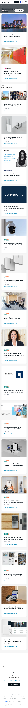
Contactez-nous (14, 684)
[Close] (26, 5)
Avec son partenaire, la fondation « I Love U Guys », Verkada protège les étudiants (13, 73)
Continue (19, 10)
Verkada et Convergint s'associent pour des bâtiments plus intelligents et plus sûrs (13, 208)
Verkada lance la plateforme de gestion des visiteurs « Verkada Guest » (13, 608)
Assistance (3, 663)
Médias (3, 667)
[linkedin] (15, 694)
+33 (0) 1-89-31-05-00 (14, 677)
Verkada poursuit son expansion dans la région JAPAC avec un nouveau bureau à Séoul (14, 318)
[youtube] (19, 694)
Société (3, 655)
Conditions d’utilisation (23, 697)
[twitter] (12, 694)
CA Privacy (20, 701)
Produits (3, 659)
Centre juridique (4, 697)
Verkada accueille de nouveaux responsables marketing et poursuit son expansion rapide (13, 175)
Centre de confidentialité (13, 697)
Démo (16, 2)
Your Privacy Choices (12, 701)
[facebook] (9, 694)
